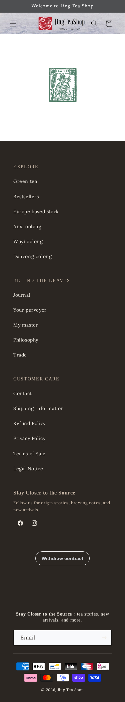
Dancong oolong (32, 256)
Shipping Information (38, 408)
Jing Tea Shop (71, 689)
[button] (13, 23)
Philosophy (25, 340)
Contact (22, 393)
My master (25, 325)
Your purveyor (30, 310)
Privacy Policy (29, 438)
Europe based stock (36, 211)
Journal (21, 295)
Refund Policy (29, 423)
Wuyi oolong (28, 241)
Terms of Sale (29, 454)
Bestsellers (26, 197)
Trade (20, 355)
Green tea (25, 181)
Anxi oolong (27, 226)
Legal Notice (28, 469)
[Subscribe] (104, 637)
